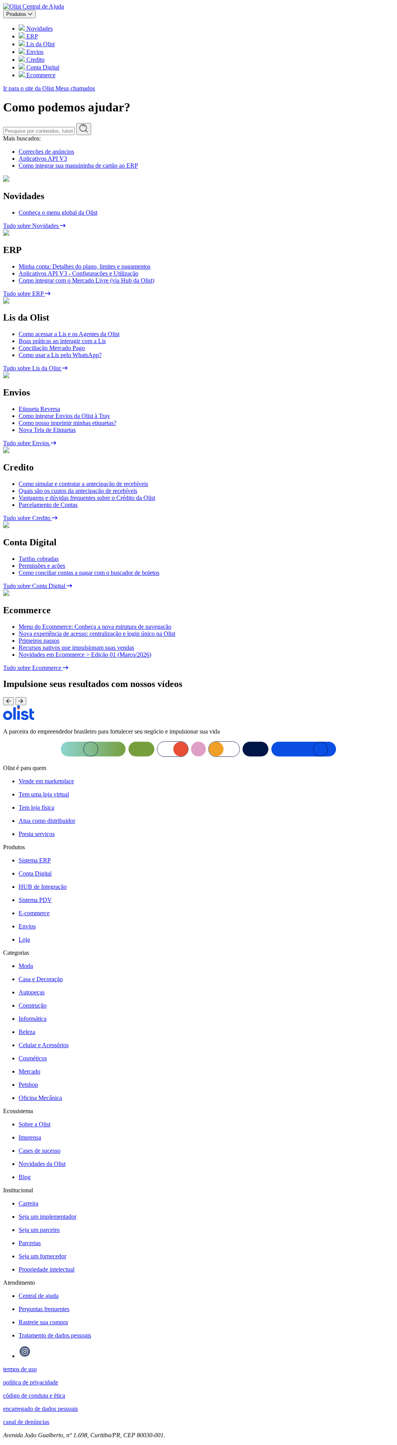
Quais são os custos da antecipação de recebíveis (78, 490)
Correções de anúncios (46, 151)
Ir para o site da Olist (29, 88)
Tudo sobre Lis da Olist (32, 368)
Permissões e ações (42, 565)
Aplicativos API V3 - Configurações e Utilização (78, 273)
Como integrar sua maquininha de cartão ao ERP (78, 165)
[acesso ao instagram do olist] (25, 1356)
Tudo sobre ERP (24, 293)
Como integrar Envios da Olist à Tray (64, 416)
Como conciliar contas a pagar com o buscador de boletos (89, 572)
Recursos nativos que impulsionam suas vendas (76, 647)
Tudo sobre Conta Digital (35, 586)
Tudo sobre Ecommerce (33, 667)
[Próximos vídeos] (21, 701)
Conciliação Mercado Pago (52, 348)
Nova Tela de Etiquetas (47, 430)
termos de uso (20, 1369)
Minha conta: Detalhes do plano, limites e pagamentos (84, 266)
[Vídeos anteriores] (8, 701)
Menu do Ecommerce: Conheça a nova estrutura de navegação (95, 626)
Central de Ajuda (43, 6)
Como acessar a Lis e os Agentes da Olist (69, 334)
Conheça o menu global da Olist (58, 212)
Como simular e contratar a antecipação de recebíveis (83, 484)
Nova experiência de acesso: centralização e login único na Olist (97, 633)
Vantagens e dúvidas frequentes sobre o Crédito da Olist (87, 497)
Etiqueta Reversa (39, 409)
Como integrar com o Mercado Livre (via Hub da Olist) (86, 280)
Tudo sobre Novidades (31, 225)
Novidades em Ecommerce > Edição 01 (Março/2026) (85, 654)
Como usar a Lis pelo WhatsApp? (60, 355)
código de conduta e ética (34, 1395)
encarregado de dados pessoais (40, 1408)
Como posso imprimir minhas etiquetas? (67, 423)
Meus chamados (75, 88)
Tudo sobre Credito (27, 518)
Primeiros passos (39, 640)
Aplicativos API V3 (43, 158)
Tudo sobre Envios (27, 443)
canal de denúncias (26, 1422)
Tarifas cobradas (39, 558)
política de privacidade (30, 1382)
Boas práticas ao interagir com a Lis (62, 341)
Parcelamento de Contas (48, 504)
